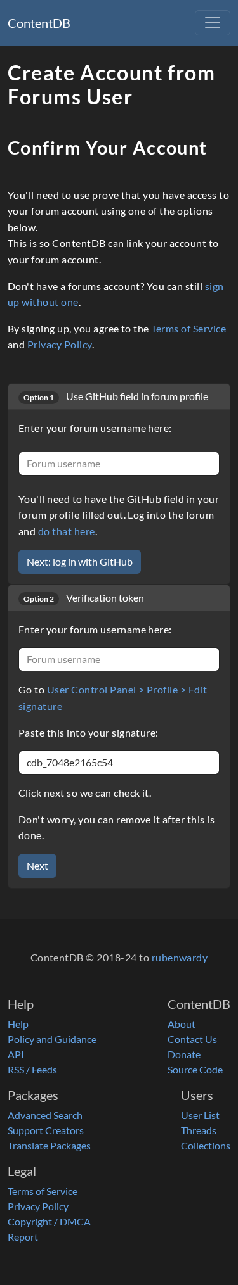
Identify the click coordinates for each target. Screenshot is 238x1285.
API (16, 1054)
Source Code (195, 1069)
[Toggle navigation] (212, 22)
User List (200, 1115)
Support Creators (46, 1130)
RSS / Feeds (32, 1069)
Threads (198, 1130)
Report (23, 1237)
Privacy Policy (59, 344)
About (181, 1024)
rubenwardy (180, 957)
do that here (66, 531)
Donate (184, 1054)
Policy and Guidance (52, 1039)
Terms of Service (188, 328)
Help (18, 1024)
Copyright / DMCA (49, 1221)
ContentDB (39, 22)
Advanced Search (45, 1115)
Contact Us (192, 1039)
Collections (205, 1145)
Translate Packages (49, 1145)
